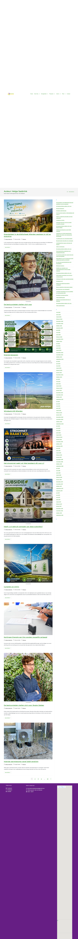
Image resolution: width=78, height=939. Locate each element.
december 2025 (59, 321)
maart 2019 (58, 452)
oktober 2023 (59, 356)
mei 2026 (58, 312)
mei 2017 (58, 497)
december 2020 (59, 417)
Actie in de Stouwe (60, 246)
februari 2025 (59, 336)
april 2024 (58, 348)
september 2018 (59, 466)
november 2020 (59, 419)
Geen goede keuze (60, 305)
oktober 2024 (59, 341)
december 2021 (59, 392)
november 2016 (59, 510)
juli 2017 (58, 492)
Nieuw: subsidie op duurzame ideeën (64, 287)
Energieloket (44, 93)
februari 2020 (59, 437)
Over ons (36, 93)
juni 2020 (58, 428)
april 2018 (58, 472)
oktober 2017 (59, 486)
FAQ (63, 93)
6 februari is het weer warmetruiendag (64, 279)
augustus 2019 (59, 446)
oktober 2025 (59, 325)
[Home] (67, 191)
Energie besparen (11, 355)
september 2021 (59, 399)
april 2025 (58, 334)
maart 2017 (58, 501)
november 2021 (59, 394)
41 (47, 779)
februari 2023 (59, 370)
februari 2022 (59, 388)
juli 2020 (58, 425)
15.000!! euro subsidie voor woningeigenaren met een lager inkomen (63, 269)
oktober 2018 (59, 463)
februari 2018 (59, 477)
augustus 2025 (59, 327)
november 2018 (59, 461)
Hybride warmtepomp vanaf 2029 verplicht (21, 761)
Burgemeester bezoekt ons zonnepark (64, 240)
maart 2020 (58, 434)
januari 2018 (58, 479)
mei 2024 (58, 345)
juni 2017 (58, 495)
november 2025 (59, 323)
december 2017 (59, 481)
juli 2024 (58, 343)
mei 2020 (58, 430)
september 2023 (59, 359)
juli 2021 (58, 401)
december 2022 (59, 374)
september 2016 (59, 515)
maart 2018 (58, 475)
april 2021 (58, 408)
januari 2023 (59, 372)
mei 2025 (58, 332)
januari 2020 (59, 439)
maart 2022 (58, 385)
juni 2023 (58, 363)
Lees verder (8, 247)
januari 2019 (58, 457)
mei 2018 (58, 470)
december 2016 (59, 508)
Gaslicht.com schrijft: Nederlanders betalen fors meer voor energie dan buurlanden (64, 235)
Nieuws (24, 239)
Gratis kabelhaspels (60, 297)
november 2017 (59, 483)
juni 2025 (58, 330)
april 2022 (58, 383)
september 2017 (59, 488)
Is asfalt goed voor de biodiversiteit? (64, 238)
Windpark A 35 (59, 281)
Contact (68, 93)
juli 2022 (58, 379)
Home (31, 93)
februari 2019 (59, 454)
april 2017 (58, 499)
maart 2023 (58, 368)
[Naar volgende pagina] (51, 779)
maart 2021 (58, 410)
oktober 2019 (59, 443)
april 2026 (58, 314)
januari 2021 (58, 414)
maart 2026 (58, 316)
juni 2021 (58, 403)
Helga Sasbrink (71, 191)
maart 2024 (58, 350)
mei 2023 (58, 365)
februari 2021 (59, 412)
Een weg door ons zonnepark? (63, 289)
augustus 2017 (59, 490)
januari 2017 (58, 506)
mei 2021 (58, 405)
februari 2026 (59, 319)
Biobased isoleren (60, 265)
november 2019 (59, 441)
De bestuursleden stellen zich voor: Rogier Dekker (24, 705)
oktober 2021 (59, 397)
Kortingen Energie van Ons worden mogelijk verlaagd (25, 637)
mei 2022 (58, 381)
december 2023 (59, 352)
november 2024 (59, 339)
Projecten (51, 93)
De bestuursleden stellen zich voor (18, 304)
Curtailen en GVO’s (11, 587)
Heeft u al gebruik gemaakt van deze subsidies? (23, 527)
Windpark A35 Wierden (13, 411)
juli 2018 (58, 468)
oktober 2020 (59, 421)
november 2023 (59, 354)
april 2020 (58, 432)
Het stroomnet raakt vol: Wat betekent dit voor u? (24, 463)
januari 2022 (59, 390)
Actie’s (57, 93)
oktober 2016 (59, 512)
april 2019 (58, 450)
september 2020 (59, 423)
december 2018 (59, 459)
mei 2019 (58, 448)
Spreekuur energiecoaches (62, 295)
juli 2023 (58, 361)
